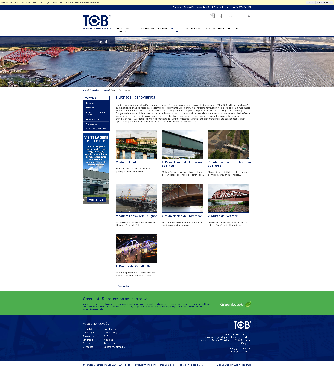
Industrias (147, 28)
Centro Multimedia (114, 346)
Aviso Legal (125, 364)
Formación (189, 7)
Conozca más (96, 309)
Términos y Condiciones (145, 364)
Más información (324, 2)
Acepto (310, 2)
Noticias (233, 28)
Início (120, 28)
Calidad (87, 343)
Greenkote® (203, 7)
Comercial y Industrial (96, 128)
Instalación (193, 28)
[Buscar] (249, 16)
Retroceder (123, 286)
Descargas (162, 28)
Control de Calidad (214, 28)
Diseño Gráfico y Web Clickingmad (234, 365)
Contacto (123, 31)
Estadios (90, 107)
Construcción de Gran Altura (96, 113)
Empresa (177, 7)
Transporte (91, 124)
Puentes (90, 103)
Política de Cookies (186, 364)
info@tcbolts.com (220, 7)
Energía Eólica (92, 119)
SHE (106, 336)
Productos (132, 28)
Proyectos (177, 28)
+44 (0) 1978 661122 (241, 7)
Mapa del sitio (167, 364)
